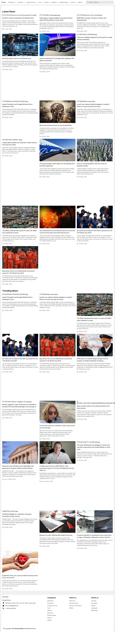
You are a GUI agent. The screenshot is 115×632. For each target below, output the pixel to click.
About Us (72, 601)
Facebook (94, 603)
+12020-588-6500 (10, 608)
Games (49, 610)
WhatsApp (94, 610)
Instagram (94, 608)
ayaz (5, 479)
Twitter (93, 605)
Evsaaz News (19, 628)
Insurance (50, 603)
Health (49, 620)
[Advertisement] (57, 86)
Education (50, 601)
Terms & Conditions (75, 605)
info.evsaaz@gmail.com (11, 605)
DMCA (71, 608)
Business (50, 613)
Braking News (51, 615)
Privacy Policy (73, 603)
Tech (48, 608)
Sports (49, 618)
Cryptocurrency (52, 605)
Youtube (93, 601)
